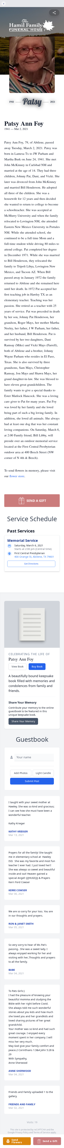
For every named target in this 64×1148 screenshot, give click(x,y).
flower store (16, 476)
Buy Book (37, 666)
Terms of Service (41, 1132)
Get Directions (31, 563)
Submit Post (32, 781)
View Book (17, 666)
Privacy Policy (22, 1132)
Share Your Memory (23, 721)
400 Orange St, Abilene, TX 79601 (34, 556)
